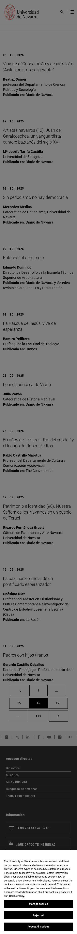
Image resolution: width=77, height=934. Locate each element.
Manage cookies (38, 904)
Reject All (38, 915)
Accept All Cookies (38, 926)
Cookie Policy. (17, 896)
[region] (38, 892)
